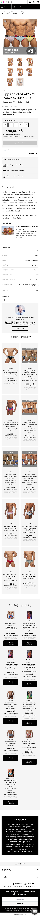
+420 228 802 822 (12, 324)
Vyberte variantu (20, 143)
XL (21, 125)
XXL (26, 125)
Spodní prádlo (13, 12)
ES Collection (26, 834)
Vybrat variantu (11, 643)
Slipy (22, 12)
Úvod (3, 12)
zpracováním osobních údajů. (24, 910)
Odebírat (20, 903)
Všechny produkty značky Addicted (20, 851)
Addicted (5, 91)
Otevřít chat (20, 328)
